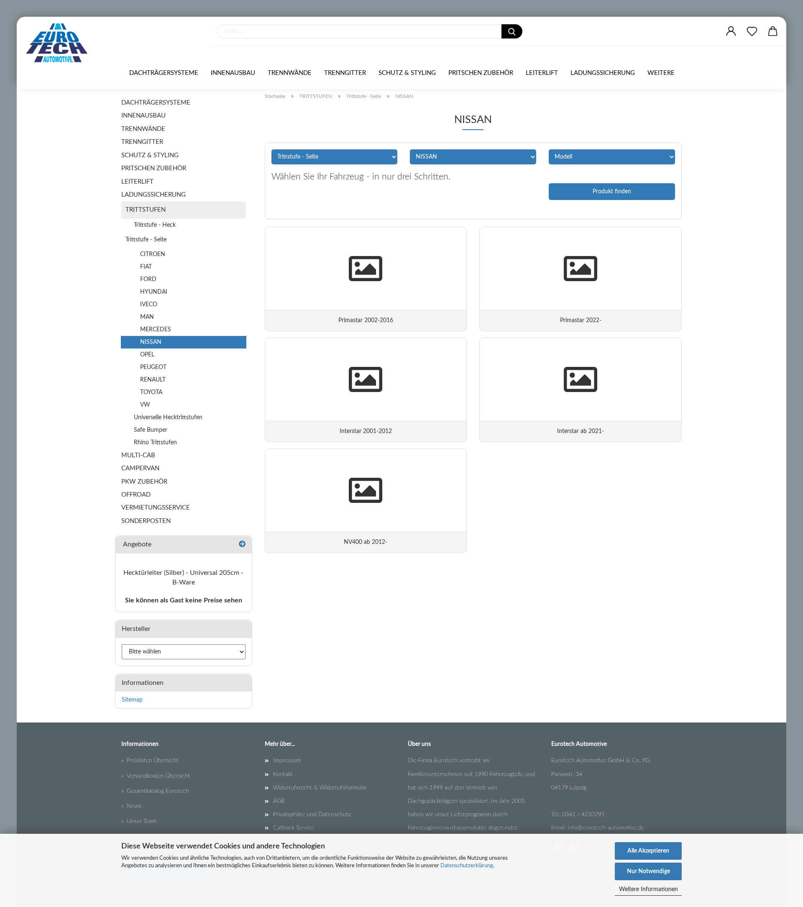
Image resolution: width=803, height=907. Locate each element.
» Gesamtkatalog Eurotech (155, 791)
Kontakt (283, 774)
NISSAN (150, 342)
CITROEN (152, 254)
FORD (148, 279)
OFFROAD (136, 495)
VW (145, 405)
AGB (279, 801)
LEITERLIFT (542, 73)
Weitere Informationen (648, 889)
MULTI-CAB (138, 455)
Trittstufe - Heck (155, 225)
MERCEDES (155, 330)
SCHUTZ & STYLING (407, 73)
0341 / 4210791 (583, 814)
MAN (147, 317)
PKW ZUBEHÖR (144, 482)
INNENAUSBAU (233, 73)
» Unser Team (138, 821)
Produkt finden (612, 192)
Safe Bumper (150, 430)
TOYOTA (151, 392)
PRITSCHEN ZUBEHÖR (480, 73)
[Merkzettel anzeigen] (752, 31)
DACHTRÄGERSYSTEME (163, 73)
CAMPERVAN (140, 468)
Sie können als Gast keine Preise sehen (183, 600)
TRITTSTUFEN (145, 210)
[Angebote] (242, 544)
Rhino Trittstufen (155, 443)
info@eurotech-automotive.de (606, 828)
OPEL (147, 355)
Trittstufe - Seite (145, 240)
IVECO (148, 304)
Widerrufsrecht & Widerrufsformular (320, 788)
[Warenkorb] (772, 31)
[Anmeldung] (731, 31)
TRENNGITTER (345, 73)
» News (131, 806)
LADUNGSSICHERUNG (602, 73)
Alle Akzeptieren (648, 851)
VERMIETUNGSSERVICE (155, 508)
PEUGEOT (153, 367)
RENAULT (153, 380)
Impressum (287, 761)
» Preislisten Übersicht (150, 761)
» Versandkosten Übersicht (155, 776)
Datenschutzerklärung (466, 866)
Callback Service (293, 828)
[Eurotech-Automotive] (60, 43)
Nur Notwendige (648, 871)
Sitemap (132, 700)
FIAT (146, 267)
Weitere (661, 73)
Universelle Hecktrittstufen (168, 417)
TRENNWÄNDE (290, 73)
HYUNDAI (153, 292)
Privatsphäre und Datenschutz (312, 814)
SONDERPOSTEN (146, 521)
